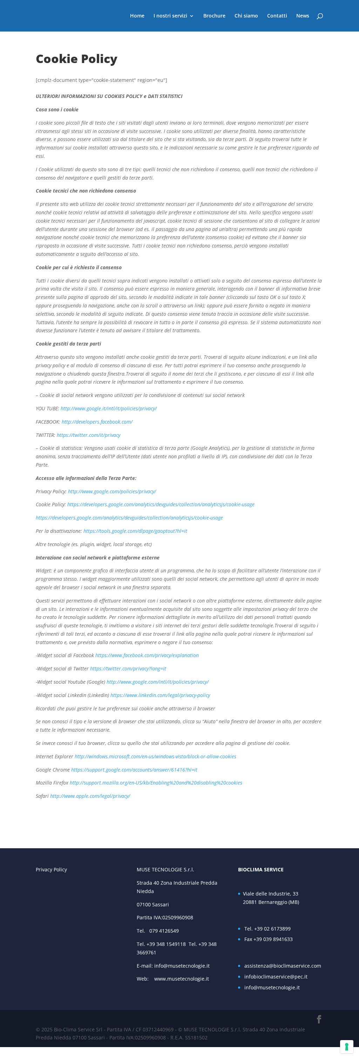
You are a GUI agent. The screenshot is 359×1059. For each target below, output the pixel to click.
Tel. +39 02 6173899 (267, 928)
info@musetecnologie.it (182, 965)
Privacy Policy (51, 869)
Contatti (277, 16)
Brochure (214, 16)
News (302, 16)
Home (137, 16)
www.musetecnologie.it (183, 978)
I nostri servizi (170, 16)
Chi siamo (246, 16)
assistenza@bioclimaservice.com (282, 965)
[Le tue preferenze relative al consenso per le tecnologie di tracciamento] (346, 1046)
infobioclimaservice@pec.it (275, 976)
